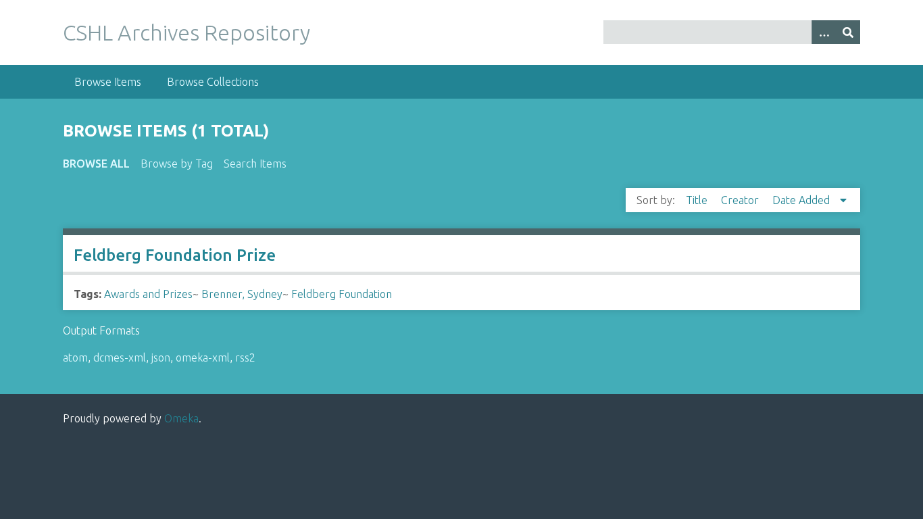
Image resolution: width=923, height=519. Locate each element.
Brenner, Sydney (241, 294)
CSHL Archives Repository (186, 32)
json (160, 357)
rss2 (245, 357)
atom (75, 357)
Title (698, 200)
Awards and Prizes (148, 294)
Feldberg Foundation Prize (175, 255)
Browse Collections (213, 82)
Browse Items (107, 82)
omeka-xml (203, 357)
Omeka (181, 418)
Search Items (255, 163)
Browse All (96, 163)
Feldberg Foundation (341, 294)
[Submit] (848, 32)
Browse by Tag (177, 163)
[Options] (824, 32)
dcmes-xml (119, 357)
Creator (741, 200)
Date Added (802, 200)
